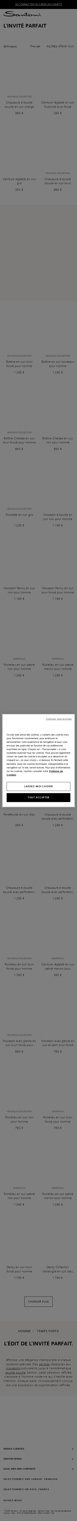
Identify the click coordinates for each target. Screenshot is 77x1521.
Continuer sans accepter (59, 719)
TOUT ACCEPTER (38, 797)
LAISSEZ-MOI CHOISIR (38, 786)
